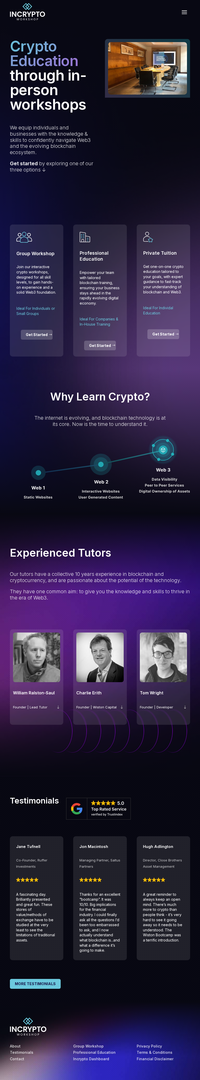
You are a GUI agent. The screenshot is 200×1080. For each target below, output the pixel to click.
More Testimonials (35, 984)
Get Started (37, 334)
